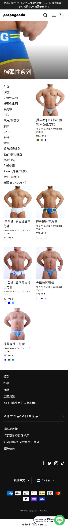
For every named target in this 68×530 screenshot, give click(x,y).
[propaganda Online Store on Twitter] (50, 463)
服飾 (6, 126)
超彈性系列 (10, 98)
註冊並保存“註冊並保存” (21, 416)
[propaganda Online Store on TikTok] (63, 463)
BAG (6, 137)
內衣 (6, 87)
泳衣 (6, 92)
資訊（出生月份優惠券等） (20, 403)
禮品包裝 (9, 160)
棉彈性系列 (10, 104)
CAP (6, 132)
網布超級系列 (12, 149)
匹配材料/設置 (12, 154)
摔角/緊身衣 (11, 120)
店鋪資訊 (9, 396)
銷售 (6, 143)
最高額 (7, 109)
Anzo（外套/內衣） (16, 171)
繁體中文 (19, 480)
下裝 (6, 115)
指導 (6, 383)
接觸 (6, 390)
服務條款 (9, 449)
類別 (6, 377)
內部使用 (9, 166)
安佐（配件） (12, 177)
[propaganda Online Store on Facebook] (43, 463)
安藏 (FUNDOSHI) (14, 183)
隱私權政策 (10, 429)
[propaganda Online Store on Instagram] (56, 463)
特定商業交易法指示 (16, 436)
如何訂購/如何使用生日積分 (21, 442)
